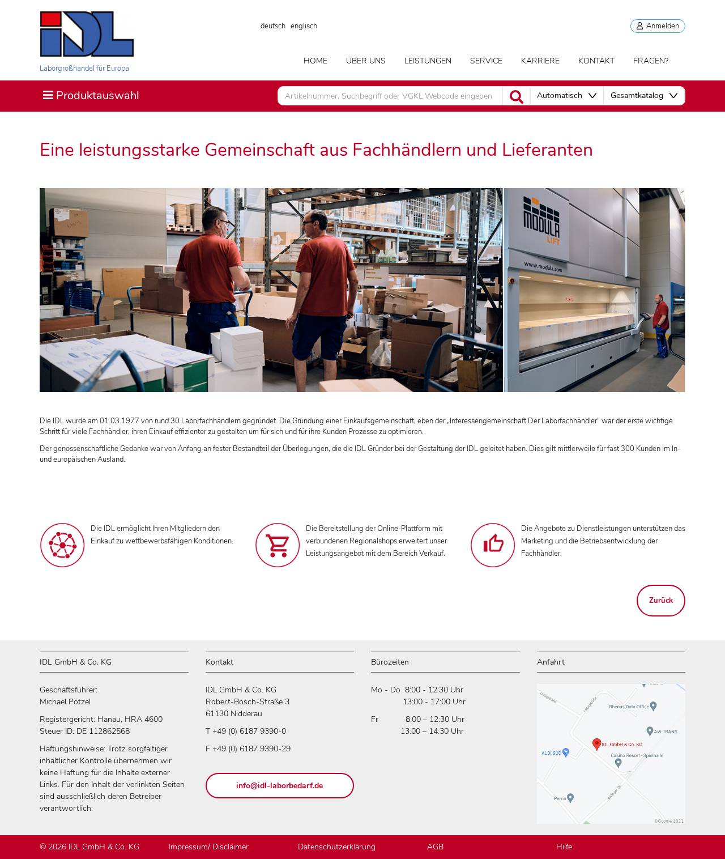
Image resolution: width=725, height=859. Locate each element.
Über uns (366, 61)
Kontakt (596, 61)
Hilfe (564, 846)
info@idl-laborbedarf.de (279, 785)
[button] (567, 95)
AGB (435, 846)
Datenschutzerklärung (337, 846)
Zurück (661, 601)
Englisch (304, 26)
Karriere (540, 61)
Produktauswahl (90, 95)
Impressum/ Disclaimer (209, 846)
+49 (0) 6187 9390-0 (249, 731)
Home (315, 61)
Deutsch (273, 26)
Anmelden (661, 26)
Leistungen (427, 61)
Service (486, 61)
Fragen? (650, 61)
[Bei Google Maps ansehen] (611, 759)
